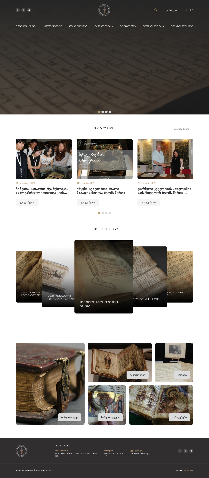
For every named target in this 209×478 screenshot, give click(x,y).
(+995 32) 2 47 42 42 (113, 455)
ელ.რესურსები (182, 26)
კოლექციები (52, 26)
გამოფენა (128, 26)
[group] (44, 172)
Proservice (188, 470)
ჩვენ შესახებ (26, 26)
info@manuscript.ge (140, 454)
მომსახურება (153, 26)
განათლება (104, 26)
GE (186, 10)
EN (191, 10)
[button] (99, 112)
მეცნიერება (78, 26)
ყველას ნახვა (181, 128)
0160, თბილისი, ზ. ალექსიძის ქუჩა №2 (76, 455)
